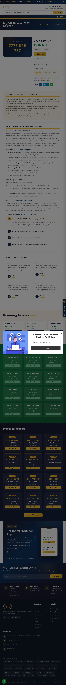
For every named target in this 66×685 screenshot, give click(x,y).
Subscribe (46, 348)
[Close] (61, 332)
